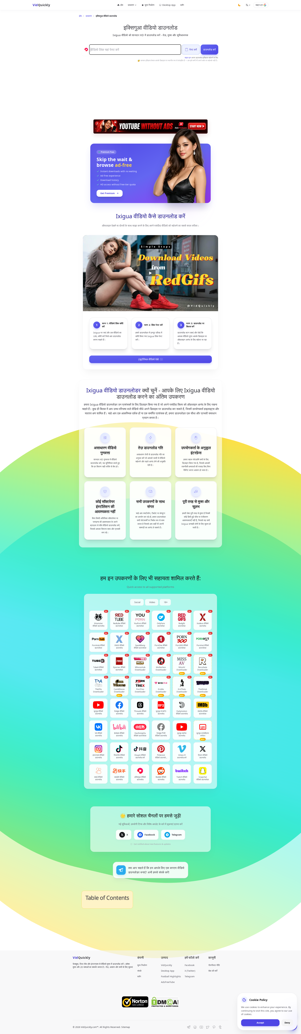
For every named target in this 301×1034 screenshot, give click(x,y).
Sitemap (125, 1027)
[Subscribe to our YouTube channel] (201, 1027)
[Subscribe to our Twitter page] (207, 1027)
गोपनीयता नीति (214, 965)
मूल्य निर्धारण (149, 4)
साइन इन (259, 4)
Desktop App (169, 4)
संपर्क (139, 970)
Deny (287, 1022)
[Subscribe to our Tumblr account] (220, 1027)
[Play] (150, 273)
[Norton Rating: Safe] (135, 1001)
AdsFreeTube (168, 982)
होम (121, 4)
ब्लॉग (182, 4)
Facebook (189, 965)
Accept (260, 1022)
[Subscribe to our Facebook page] (195, 1027)
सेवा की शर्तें (212, 970)
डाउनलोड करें (209, 49)
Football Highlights (171, 976)
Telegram (190, 976)
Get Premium (107, 193)
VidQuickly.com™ (89, 1027)
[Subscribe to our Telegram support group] (189, 1027)
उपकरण (89, 15)
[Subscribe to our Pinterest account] (214, 1027)
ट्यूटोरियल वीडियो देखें (148, 359)
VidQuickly (166, 965)
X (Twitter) (190, 970)
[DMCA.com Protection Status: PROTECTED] (165, 1002)
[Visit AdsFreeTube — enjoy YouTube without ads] (150, 126)
